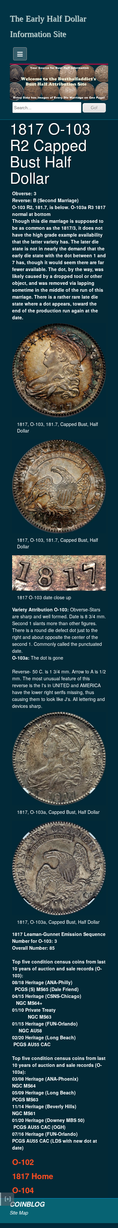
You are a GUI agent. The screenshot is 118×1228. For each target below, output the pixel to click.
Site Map (19, 1212)
